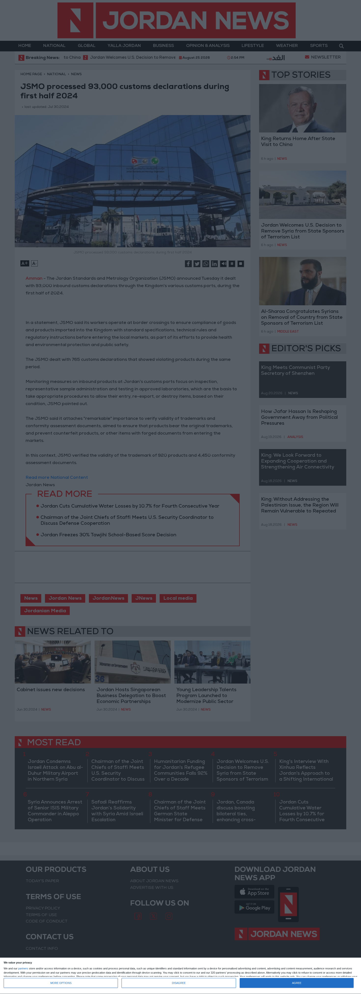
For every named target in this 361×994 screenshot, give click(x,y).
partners (23, 968)
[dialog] (180, 976)
